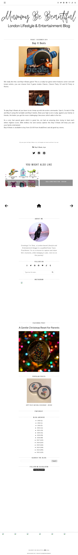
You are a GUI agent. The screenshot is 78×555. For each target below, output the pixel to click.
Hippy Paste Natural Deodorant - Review (39, 405)
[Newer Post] (6, 205)
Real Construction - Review (23, 181)
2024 (39, 423)
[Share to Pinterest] (44, 153)
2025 (39, 420)
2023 (39, 425)
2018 (39, 437)
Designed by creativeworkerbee (39, 553)
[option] (23, 177)
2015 (38, 445)
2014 (38, 447)
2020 (39, 433)
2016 (38, 442)
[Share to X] (33, 153)
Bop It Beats (38, 147)
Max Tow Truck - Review (57, 181)
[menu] (5, 2)
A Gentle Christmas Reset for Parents (39, 327)
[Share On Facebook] (39, 153)
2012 (38, 452)
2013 (38, 450)
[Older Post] (71, 205)
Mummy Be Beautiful (36, 550)
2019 (39, 435)
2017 (38, 440)
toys (44, 147)
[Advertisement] (49, 489)
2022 (39, 428)
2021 (39, 430)
